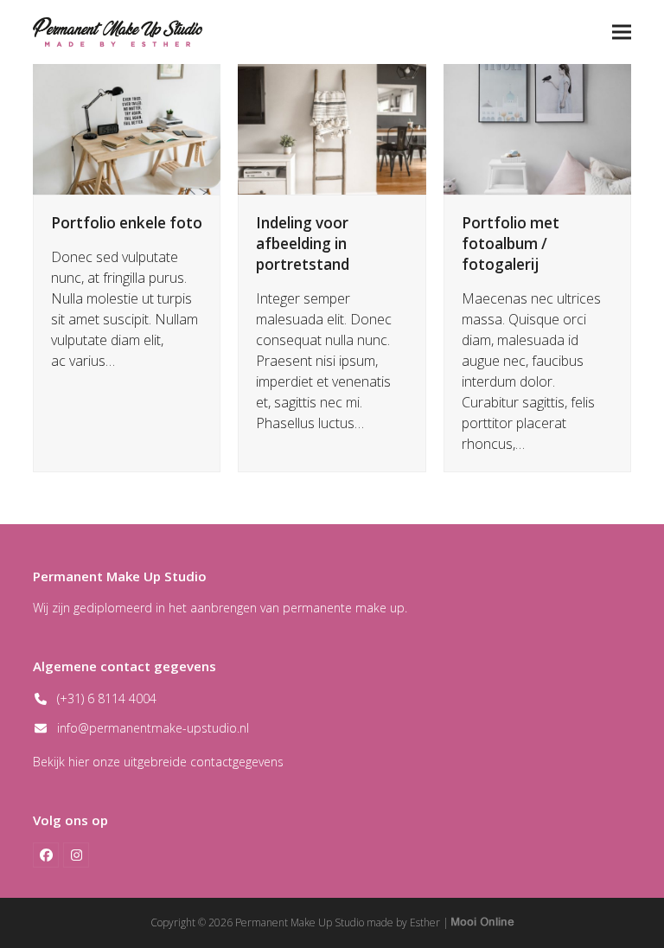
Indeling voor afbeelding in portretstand (302, 243)
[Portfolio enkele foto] (126, 128)
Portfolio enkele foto (126, 223)
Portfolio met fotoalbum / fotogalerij (510, 243)
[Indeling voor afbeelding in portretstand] (331, 128)
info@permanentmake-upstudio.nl (153, 728)
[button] (621, 31)
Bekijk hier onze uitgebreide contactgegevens (158, 761)
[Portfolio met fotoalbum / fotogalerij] (537, 128)
